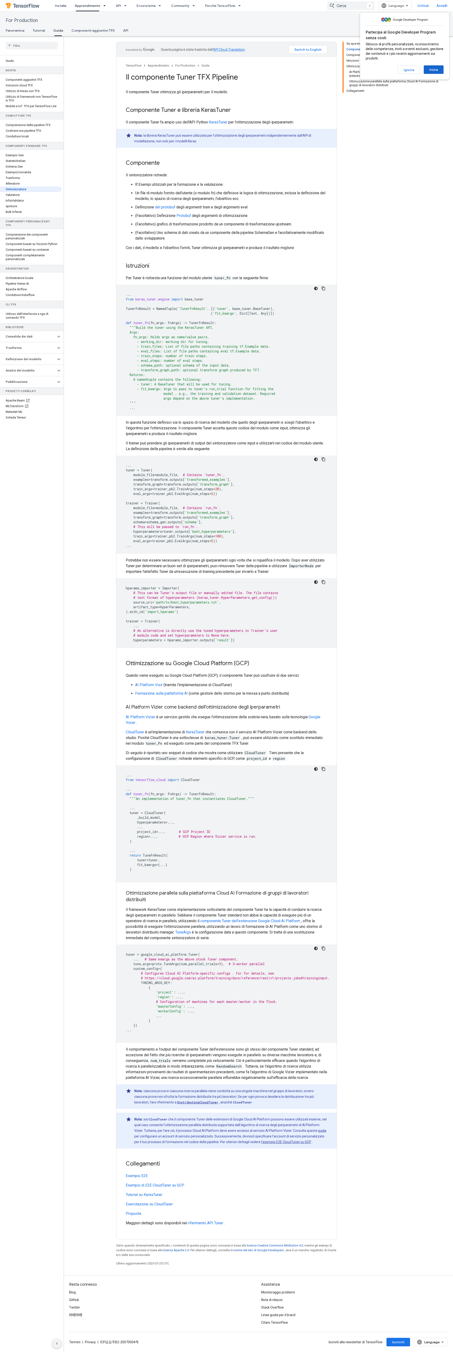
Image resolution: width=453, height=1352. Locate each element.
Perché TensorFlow (220, 6)
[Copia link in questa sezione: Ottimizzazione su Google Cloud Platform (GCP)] (254, 664)
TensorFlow (134, 65)
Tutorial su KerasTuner (144, 1194)
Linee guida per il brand (278, 1315)
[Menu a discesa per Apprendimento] (106, 5)
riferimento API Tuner (205, 1223)
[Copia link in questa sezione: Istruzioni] (154, 266)
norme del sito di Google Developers (259, 1250)
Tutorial (39, 30)
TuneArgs (183, 932)
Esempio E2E (137, 1176)
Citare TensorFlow (274, 1322)
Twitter (74, 1307)
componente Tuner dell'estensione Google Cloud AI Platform (250, 921)
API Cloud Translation (229, 49)
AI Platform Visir (149, 685)
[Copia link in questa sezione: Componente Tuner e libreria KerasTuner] (235, 110)
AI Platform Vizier (140, 717)
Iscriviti (398, 1342)
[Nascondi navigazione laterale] (57, 1343)
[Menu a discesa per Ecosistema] (161, 5)
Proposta (133, 1213)
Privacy (90, 1342)
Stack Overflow (272, 1307)
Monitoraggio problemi (278, 1292)
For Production (22, 20)
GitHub (423, 6)
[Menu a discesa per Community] (195, 5)
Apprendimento (87, 6)
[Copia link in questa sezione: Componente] (164, 163)
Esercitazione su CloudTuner (149, 1204)
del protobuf (165, 207)
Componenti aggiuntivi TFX (93, 30)
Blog (72, 1292)
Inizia (433, 70)
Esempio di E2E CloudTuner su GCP (155, 1185)
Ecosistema (146, 6)
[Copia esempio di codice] (323, 288)
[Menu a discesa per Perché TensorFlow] (241, 5)
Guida (58, 30)
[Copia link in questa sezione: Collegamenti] (164, 1164)
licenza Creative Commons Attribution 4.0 (275, 1245)
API (118, 6)
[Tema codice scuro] (316, 288)
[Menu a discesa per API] (126, 5)
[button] (28, 336)
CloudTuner (135, 732)
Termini (74, 1342)
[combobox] (350, 5)
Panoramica (15, 30)
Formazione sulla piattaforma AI (161, 693)
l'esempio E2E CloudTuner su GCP (286, 1142)
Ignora (409, 70)
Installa (60, 6)
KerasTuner (218, 122)
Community (180, 6)
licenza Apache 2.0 (176, 1250)
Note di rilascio (272, 1300)
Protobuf (183, 215)
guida (322, 1130)
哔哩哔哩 (75, 1315)
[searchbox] (32, 45)
